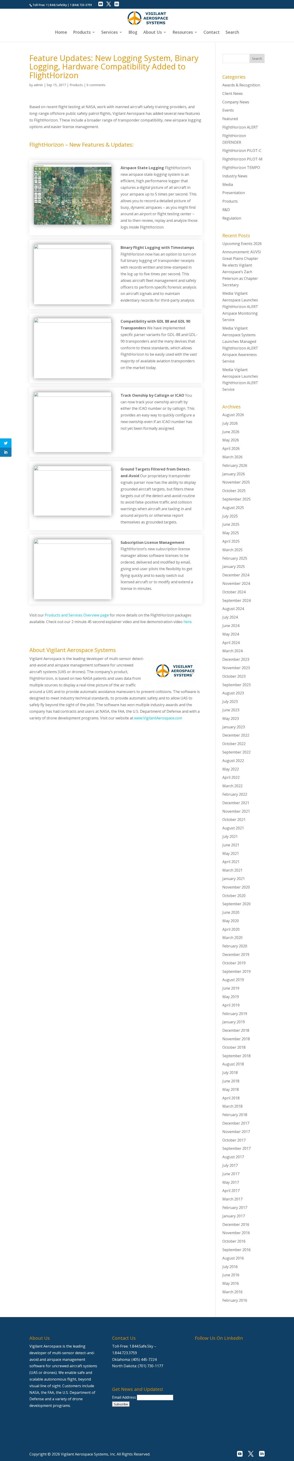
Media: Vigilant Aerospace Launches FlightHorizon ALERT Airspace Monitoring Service (240, 306)
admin (38, 85)
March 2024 (232, 650)
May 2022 (230, 769)
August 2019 (233, 979)
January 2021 (233, 878)
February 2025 (234, 558)
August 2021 (233, 828)
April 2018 (231, 1098)
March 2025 (232, 549)
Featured (230, 118)
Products (76, 85)
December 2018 (235, 1030)
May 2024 (230, 634)
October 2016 (234, 1241)
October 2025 (234, 490)
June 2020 (230, 912)
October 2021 (234, 819)
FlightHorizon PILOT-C (241, 150)
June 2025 (230, 524)
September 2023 (236, 684)
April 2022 (231, 777)
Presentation (233, 192)
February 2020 (234, 946)
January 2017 (233, 1216)
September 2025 (236, 499)
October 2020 (234, 895)
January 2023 (233, 726)
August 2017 (233, 1156)
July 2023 (230, 701)
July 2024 (230, 617)
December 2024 (235, 575)
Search (232, 32)
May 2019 (230, 996)
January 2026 (233, 473)
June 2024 (230, 625)
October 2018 (234, 1047)
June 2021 (230, 844)
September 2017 (236, 1148)
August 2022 (233, 760)
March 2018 (232, 1106)
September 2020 (236, 903)
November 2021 (236, 811)
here (188, 621)
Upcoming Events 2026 (242, 243)
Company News (235, 102)
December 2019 (235, 954)
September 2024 (236, 600)
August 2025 (233, 507)
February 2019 (234, 1013)
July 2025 (230, 516)
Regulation (231, 218)
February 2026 (234, 465)
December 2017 (235, 1123)
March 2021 (232, 870)
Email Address (124, 1397)
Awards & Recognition (241, 85)
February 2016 (234, 1300)
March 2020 (232, 937)
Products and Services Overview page (77, 615)
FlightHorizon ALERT (240, 127)
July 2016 (230, 1266)
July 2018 (230, 1072)
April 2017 (231, 1190)
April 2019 (231, 1005)
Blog (132, 32)
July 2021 (230, 836)
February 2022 (234, 794)
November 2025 (236, 482)
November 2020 (236, 887)
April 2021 (231, 861)
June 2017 (230, 1173)
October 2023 (234, 676)
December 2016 (235, 1224)
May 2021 (230, 853)
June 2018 (230, 1081)
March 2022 (232, 785)
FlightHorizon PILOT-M (242, 159)
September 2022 (236, 752)
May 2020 (230, 920)
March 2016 (232, 1291)
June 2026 (230, 431)
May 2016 (230, 1283)
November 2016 (236, 1232)
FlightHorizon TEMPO (241, 167)
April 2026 (231, 448)
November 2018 (236, 1038)
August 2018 (233, 1064)
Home (61, 32)
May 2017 (230, 1182)
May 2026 (230, 440)
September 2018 (236, 1055)
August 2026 (233, 414)
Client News (232, 93)
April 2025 (231, 541)
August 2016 (233, 1258)
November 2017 (236, 1131)
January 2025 (233, 566)
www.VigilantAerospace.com (158, 718)
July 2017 (230, 1165)
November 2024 (236, 583)
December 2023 (235, 659)
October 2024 (234, 591)
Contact (212, 32)
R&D (226, 209)
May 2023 (230, 718)
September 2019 (236, 971)
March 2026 (232, 456)
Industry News (234, 176)
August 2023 (233, 693)
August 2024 (233, 608)
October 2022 (234, 743)
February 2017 (234, 1207)
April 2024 (231, 642)
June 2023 (230, 710)
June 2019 (230, 988)
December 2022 (235, 735)
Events (228, 110)
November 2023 (236, 667)
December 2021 (235, 802)
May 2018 (230, 1089)
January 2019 (233, 1021)
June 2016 (230, 1274)
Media (227, 184)
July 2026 (230, 423)
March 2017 (232, 1199)
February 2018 (234, 1114)
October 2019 (234, 963)
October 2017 (234, 1140)
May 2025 (230, 532)
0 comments (96, 85)
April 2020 (231, 929)
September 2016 (236, 1249)
